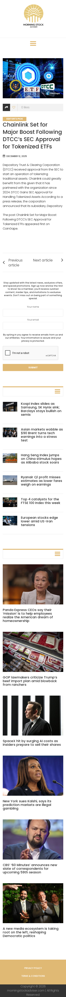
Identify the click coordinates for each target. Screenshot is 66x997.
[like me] (14, 107)
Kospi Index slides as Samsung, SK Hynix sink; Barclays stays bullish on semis (41, 409)
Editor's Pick (14, 119)
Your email (33, 319)
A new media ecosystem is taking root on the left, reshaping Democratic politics (30, 932)
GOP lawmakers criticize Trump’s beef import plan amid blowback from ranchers (30, 681)
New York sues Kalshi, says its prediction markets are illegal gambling (27, 805)
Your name (33, 306)
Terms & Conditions (33, 975)
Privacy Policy (33, 968)
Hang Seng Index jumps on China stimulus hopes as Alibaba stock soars (41, 459)
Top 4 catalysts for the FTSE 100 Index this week (40, 501)
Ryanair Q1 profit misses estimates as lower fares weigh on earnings (41, 481)
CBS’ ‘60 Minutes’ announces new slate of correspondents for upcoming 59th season (30, 868)
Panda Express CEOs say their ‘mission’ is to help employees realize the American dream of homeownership (28, 615)
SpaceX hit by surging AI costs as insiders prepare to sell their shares (32, 743)
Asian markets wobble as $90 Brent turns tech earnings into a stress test (42, 435)
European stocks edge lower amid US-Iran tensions (39, 521)
